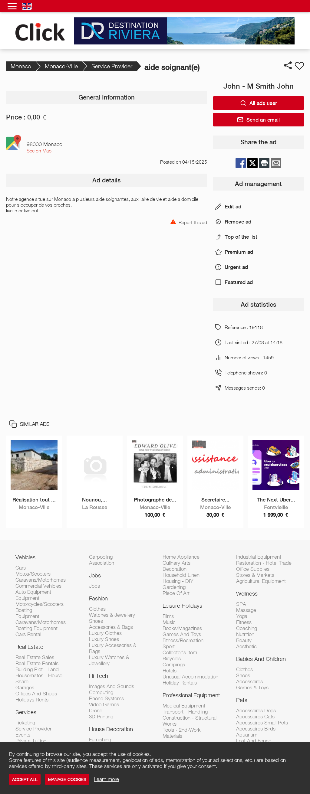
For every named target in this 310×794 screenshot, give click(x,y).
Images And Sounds (111, 686)
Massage (246, 610)
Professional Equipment (191, 695)
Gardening (174, 587)
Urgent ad (236, 267)
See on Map (39, 150)
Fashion (98, 598)
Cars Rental (28, 634)
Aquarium (246, 735)
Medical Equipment (184, 706)
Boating (23, 610)
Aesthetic (246, 646)
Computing (101, 692)
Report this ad (193, 222)
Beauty (244, 640)
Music (169, 622)
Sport (169, 646)
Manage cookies (67, 779)
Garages (24, 688)
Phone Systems (106, 698)
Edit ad (233, 207)
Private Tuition (30, 741)
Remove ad (238, 222)
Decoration (174, 569)
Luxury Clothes (105, 633)
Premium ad (239, 252)
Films (168, 616)
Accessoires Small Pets (262, 723)
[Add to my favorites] (299, 65)
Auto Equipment (33, 592)
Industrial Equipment (258, 557)
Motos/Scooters (33, 574)
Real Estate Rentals (36, 663)
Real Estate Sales (34, 657)
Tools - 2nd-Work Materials (182, 733)
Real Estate (29, 646)
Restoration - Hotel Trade (264, 563)
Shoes (96, 621)
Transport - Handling (185, 712)
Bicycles (172, 658)
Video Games (104, 704)
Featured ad (239, 282)
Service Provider (111, 66)
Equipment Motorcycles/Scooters (39, 601)
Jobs (95, 575)
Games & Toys (252, 688)
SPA (241, 604)
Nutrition (245, 634)
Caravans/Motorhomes (40, 580)
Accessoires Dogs (256, 710)
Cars (20, 568)
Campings (174, 665)
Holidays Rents (31, 700)
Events (22, 735)
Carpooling (101, 557)
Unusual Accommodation (190, 677)
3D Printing (101, 717)
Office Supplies (252, 569)
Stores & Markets (255, 575)
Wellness (247, 593)
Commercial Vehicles (38, 586)
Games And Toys (182, 634)
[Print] (264, 163)
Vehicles (25, 557)
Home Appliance (181, 557)
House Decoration (111, 729)
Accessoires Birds (255, 729)
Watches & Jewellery (112, 615)
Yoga (241, 616)
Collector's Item (180, 652)
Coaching (246, 628)
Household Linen (181, 575)
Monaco (21, 66)
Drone (95, 710)
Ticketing (25, 723)
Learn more (106, 779)
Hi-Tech (98, 675)
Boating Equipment (36, 628)
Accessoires (249, 681)
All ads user (263, 103)
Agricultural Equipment (261, 581)
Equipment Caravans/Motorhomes (40, 619)
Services (25, 712)
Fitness (244, 622)
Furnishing (100, 740)
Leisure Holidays (182, 605)
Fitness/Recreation (183, 640)
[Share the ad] (288, 65)
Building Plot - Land (37, 669)
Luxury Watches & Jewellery (109, 660)
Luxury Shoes (104, 639)
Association (101, 563)
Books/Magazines (182, 628)
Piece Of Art (176, 593)
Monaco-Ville (61, 66)
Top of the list (241, 237)
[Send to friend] (276, 163)
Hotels (169, 671)
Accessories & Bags (111, 627)
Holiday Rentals (180, 683)
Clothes (97, 609)
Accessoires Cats (255, 717)
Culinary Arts (176, 563)
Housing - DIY (178, 581)
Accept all (25, 779)
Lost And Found (254, 741)
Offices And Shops (36, 694)
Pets (241, 700)
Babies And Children (261, 658)
